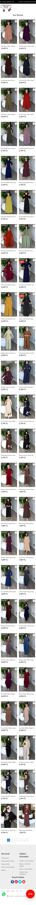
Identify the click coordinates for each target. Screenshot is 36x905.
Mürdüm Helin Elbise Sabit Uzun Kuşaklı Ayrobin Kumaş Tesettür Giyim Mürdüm (9, 558)
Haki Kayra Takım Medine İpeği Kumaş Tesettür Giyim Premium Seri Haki (9, 114)
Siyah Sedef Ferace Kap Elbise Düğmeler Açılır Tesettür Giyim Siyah (27, 217)
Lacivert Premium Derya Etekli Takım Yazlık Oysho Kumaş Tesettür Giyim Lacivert (27, 421)
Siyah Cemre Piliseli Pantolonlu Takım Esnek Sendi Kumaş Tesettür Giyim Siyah (9, 523)
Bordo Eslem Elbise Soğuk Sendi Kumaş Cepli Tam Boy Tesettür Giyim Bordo (27, 694)
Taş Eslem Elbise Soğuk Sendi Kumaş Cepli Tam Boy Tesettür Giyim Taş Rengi (27, 728)
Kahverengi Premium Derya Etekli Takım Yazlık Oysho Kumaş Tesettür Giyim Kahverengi (9, 455)
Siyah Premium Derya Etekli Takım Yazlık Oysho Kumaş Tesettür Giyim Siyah (27, 455)
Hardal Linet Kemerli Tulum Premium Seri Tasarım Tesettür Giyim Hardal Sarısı (9, 319)
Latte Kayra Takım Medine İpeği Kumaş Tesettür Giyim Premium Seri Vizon (9, 46)
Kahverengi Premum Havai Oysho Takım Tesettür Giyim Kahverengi (27, 796)
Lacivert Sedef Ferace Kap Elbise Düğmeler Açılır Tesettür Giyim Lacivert (9, 182)
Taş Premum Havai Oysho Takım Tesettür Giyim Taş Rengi (27, 762)
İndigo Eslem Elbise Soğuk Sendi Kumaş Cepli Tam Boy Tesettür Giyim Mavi (27, 660)
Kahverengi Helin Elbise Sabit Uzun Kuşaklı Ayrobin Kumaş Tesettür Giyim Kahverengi (27, 523)
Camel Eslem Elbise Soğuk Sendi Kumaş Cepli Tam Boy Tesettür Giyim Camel (9, 728)
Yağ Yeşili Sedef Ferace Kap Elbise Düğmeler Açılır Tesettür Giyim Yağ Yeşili (9, 217)
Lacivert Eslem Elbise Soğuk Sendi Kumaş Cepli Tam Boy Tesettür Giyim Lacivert (27, 626)
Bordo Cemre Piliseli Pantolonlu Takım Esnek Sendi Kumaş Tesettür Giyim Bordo (9, 489)
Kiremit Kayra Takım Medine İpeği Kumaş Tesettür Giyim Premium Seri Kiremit (27, 114)
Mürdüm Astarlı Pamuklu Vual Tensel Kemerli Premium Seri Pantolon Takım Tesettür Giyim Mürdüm (9, 387)
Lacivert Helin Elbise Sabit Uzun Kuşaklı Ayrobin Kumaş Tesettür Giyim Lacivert (9, 592)
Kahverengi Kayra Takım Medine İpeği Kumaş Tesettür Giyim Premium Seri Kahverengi (9, 80)
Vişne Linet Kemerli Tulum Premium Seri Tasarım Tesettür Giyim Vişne (9, 285)
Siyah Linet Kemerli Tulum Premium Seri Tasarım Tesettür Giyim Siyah (27, 319)
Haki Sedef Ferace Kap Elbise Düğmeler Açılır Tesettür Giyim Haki (9, 148)
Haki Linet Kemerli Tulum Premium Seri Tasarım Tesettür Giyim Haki (27, 251)
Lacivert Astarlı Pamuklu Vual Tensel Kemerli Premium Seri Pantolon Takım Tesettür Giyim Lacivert (27, 387)
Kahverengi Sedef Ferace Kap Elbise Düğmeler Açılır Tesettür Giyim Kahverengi (27, 182)
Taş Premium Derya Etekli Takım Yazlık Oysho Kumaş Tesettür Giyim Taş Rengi (9, 421)
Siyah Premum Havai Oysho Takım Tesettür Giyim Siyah (9, 830)
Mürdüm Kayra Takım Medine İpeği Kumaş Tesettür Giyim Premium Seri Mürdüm (27, 46)
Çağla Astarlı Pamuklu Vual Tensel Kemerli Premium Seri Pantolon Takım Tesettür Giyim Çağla (9, 353)
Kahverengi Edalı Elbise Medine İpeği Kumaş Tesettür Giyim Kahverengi (27, 830)
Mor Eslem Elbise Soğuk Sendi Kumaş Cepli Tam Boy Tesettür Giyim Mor (9, 694)
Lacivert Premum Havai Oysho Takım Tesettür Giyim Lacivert (9, 796)
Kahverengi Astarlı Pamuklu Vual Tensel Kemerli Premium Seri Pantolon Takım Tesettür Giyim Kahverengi (27, 353)
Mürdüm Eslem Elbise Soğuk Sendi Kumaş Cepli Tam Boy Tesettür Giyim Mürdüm (9, 660)
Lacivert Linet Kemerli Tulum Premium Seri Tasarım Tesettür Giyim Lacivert (27, 285)
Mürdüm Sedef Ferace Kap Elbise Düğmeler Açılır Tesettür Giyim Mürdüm (27, 148)
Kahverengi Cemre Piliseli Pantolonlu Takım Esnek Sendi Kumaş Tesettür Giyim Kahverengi (27, 489)
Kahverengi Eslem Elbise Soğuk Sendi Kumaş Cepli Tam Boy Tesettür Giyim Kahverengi (9, 626)
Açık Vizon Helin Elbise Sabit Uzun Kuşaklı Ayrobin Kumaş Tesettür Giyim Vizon (27, 558)
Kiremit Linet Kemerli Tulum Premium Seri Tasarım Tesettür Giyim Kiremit (9, 251)
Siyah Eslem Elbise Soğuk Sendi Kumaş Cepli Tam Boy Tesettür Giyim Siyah (9, 762)
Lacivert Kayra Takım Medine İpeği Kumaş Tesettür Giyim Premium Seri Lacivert (27, 80)
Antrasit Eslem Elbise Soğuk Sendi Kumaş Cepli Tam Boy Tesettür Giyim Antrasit (27, 592)
